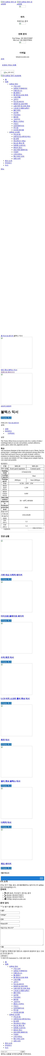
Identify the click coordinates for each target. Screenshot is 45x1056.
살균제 (15, 112)
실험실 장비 (13, 84)
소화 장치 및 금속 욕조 (21, 106)
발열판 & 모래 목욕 (20, 104)
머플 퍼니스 (17, 90)
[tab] (24, 429)
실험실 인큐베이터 (20, 88)
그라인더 (16, 119)
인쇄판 (15, 152)
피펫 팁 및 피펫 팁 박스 (22, 136)
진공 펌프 (17, 115)
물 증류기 (17, 93)
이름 (2, 910)
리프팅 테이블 (18, 130)
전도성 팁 (17, 134)
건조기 (15, 123)
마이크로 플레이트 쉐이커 (12, 616)
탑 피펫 (16, 139)
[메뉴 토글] (41, 878)
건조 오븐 (17, 86)
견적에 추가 (6, 418)
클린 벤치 (17, 110)
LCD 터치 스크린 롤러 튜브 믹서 (15, 698)
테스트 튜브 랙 (18, 143)
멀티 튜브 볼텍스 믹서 (9, 370)
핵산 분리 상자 (18, 156)
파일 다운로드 (37, 528)
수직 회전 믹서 (7, 657)
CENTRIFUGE (18, 126)
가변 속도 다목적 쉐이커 (11, 575)
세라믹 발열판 (6, 406)
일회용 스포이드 (19, 145)
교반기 (15, 99)
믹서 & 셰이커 (18, 101)
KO (11, 72)
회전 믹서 (5, 740)
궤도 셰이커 (6, 864)
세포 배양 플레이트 (20, 150)
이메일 (3, 915)
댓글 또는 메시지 (7, 928)
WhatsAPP (4, 923)
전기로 (15, 128)
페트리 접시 (17, 147)
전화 (2, 919)
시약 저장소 (17, 154)
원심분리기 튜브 (19, 141)
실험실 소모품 (14, 132)
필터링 (15, 117)
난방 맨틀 (17, 97)
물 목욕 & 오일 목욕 (20, 95)
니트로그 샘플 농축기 (21, 108)
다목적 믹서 (6, 822)
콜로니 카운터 (18, 121)
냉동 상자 (17, 158)
